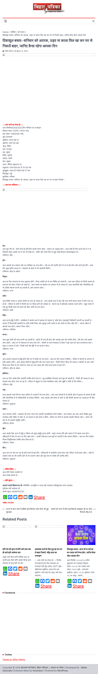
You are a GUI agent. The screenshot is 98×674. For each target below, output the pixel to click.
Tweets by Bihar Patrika (14, 659)
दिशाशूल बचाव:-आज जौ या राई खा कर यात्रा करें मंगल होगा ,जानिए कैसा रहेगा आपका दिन (81, 552)
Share (39, 497)
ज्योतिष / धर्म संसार (8, 503)
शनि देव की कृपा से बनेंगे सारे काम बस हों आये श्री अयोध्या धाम (17, 551)
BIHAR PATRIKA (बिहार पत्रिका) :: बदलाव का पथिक (42, 667)
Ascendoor (38, 670)
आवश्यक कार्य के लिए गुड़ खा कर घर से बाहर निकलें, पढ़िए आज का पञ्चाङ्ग (48, 552)
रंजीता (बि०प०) (9, 51)
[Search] (93, 21)
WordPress (62, 670)
